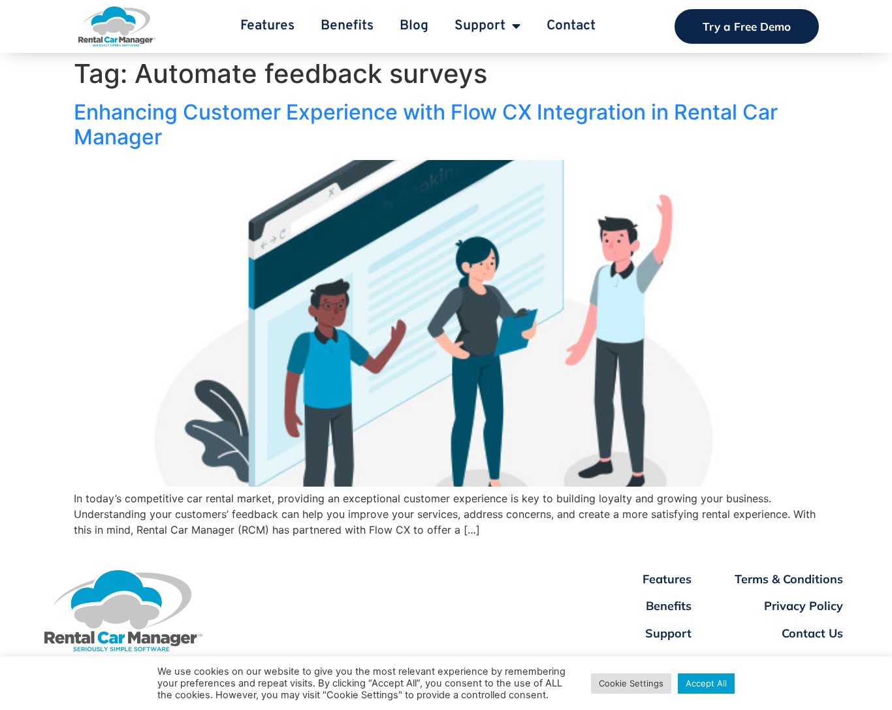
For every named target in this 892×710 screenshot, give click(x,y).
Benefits (347, 26)
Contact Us (812, 633)
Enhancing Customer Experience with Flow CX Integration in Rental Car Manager (426, 124)
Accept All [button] (706, 683)
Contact (571, 26)
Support (479, 26)
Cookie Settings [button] (631, 683)
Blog (414, 26)
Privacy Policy (803, 605)
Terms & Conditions (789, 579)
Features (267, 26)
